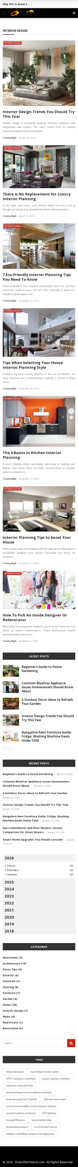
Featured (9, 981)
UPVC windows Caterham (21, 1078)
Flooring (8, 987)
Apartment (10, 957)
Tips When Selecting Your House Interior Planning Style (33, 365)
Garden (8, 999)
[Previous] (5, 749)
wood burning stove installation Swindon (29, 1092)
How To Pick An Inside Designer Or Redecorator (35, 617)
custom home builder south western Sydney (31, 1106)
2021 (9, 910)
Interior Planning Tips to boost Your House (37, 540)
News (6, 1016)
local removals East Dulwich (21, 1099)
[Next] (11, 749)
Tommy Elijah (10, 137)
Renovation (10, 1028)
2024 (9, 889)
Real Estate (10, 1022)
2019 (9, 924)
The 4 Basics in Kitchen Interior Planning (32, 455)
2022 (9, 903)
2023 (9, 896)
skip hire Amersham (55, 1099)
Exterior (8, 975)
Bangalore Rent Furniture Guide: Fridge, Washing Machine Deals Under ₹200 (47, 736)
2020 (9, 917)
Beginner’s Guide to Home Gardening (42, 669)
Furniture (9, 993)
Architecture (11, 963)
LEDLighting (49, 1113)
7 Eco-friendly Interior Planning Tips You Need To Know (37, 277)
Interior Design (13, 43)
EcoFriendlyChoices (46, 1126)
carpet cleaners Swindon (56, 1078)
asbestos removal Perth (19, 1085)
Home (7, 1004)
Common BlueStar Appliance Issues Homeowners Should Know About (47, 687)
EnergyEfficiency (15, 1119)
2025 (9, 882)
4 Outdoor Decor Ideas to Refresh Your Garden (47, 702)
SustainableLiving (41, 1119)
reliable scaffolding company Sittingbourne (30, 1133)
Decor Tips (10, 969)
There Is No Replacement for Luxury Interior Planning (36, 196)
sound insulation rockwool (21, 1113)
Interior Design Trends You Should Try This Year (38, 114)
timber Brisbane (15, 1071)
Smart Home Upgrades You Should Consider (33, 839)
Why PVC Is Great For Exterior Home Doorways (33, 4)
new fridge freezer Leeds (44, 1071)
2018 (9, 931)
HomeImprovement (17, 1126)
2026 (9, 858)
